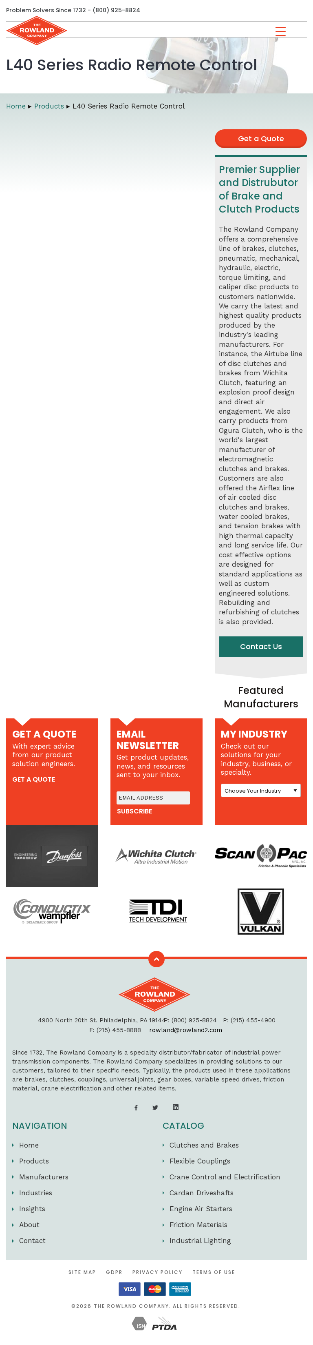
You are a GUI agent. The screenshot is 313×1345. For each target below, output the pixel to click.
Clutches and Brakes (204, 1145)
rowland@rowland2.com (185, 1030)
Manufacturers (43, 1177)
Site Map (82, 1272)
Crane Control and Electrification (225, 1177)
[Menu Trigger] (280, 31)
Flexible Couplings (200, 1161)
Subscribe (134, 811)
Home (29, 1145)
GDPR (114, 1272)
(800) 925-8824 (116, 10)
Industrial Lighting (200, 1240)
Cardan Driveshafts (202, 1193)
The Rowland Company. (132, 1306)
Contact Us (261, 646)
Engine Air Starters (201, 1209)
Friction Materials (198, 1225)
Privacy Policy (157, 1272)
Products (34, 1161)
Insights (32, 1209)
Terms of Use (213, 1272)
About (29, 1225)
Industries (35, 1193)
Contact (32, 1240)
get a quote (33, 779)
